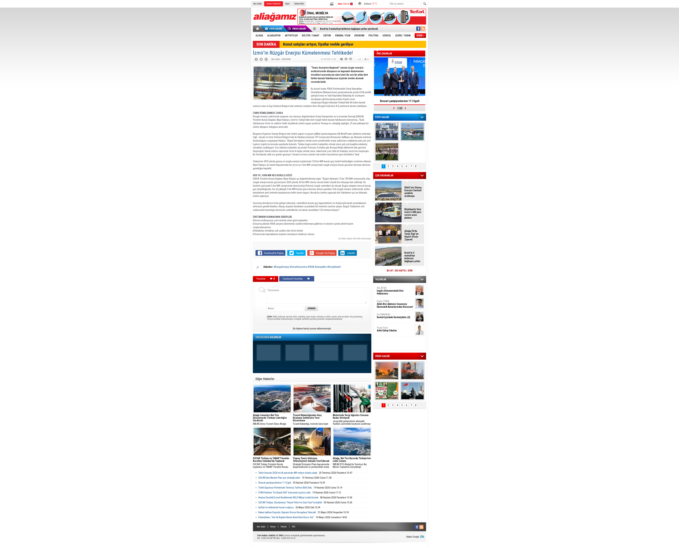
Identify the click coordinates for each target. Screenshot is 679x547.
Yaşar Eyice (387, 329)
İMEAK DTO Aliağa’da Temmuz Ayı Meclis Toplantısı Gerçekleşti (352, 462)
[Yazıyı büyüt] (366, 59)
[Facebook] (256, 59)
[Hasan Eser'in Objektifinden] (387, 152)
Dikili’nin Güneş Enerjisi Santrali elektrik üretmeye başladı (413, 191)
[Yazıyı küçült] (359, 59)
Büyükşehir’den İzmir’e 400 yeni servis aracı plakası (412, 213)
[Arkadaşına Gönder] (346, 59)
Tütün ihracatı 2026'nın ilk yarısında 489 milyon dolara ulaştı (287, 472)
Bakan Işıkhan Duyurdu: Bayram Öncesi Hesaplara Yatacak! (287, 512)
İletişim (284, 526)
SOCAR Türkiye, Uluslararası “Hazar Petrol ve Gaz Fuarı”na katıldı (290, 502)
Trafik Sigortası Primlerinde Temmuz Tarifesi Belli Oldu (285, 487)
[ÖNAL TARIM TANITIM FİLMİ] (387, 391)
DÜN (410, 270)
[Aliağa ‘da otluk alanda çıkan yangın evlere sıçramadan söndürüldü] (387, 370)
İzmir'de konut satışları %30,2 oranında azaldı (399, 102)
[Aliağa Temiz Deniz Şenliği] (412, 131)
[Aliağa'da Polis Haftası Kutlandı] (412, 391)
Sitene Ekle (299, 3)
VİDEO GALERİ (382, 356)
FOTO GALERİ (382, 117)
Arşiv (287, 3)
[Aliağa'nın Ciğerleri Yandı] (412, 370)
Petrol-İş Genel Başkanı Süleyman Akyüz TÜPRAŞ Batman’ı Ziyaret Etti (357, 28)
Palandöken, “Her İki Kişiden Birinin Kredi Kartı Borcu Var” (286, 517)
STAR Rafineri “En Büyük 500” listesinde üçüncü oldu (284, 492)
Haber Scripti (412, 536)
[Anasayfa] (258, 28)
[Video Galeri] (297, 28)
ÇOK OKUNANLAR (384, 175)
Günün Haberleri (273, 3)
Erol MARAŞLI (393, 316)
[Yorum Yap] (341, 59)
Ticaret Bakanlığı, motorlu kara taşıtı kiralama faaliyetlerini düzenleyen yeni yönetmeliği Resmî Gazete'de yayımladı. (312, 419)
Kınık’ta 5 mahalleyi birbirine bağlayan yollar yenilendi (412, 257)
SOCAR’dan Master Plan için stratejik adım (279, 477)
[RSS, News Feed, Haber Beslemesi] (423, 29)
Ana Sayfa (257, 3)
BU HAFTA (400, 270)
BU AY (390, 270)
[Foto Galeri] (274, 28)
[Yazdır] (350, 59)
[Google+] (266, 59)
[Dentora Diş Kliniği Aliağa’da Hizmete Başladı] (387, 131)
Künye (272, 526)
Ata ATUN (390, 290)
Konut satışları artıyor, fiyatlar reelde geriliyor (318, 44)
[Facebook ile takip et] (418, 29)
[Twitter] (261, 59)
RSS (293, 526)
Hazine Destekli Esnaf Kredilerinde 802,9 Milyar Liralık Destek (288, 497)
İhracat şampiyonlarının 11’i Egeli (274, 482)
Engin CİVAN (395, 304)
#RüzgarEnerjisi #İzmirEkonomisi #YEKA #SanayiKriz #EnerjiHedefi (307, 266)
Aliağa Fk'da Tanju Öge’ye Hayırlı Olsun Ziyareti (411, 235)
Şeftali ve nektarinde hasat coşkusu (276, 507)
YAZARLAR (380, 279)
